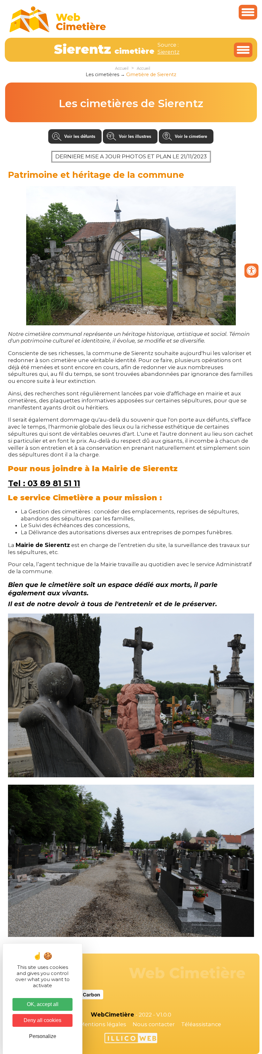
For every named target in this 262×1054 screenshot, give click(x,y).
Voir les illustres (135, 136)
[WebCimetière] (58, 31)
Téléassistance (201, 1024)
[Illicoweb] (131, 1039)
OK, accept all (42, 1004)
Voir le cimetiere (191, 136)
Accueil (121, 68)
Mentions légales (103, 1024)
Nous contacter (154, 1024)
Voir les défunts (79, 136)
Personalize (42, 1036)
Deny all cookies (42, 1020)
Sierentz (169, 52)
